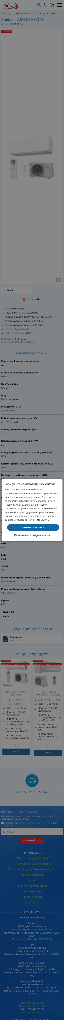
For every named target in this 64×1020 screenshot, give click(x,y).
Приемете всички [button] (33, 527)
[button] (32, 535)
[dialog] (32, 510)
